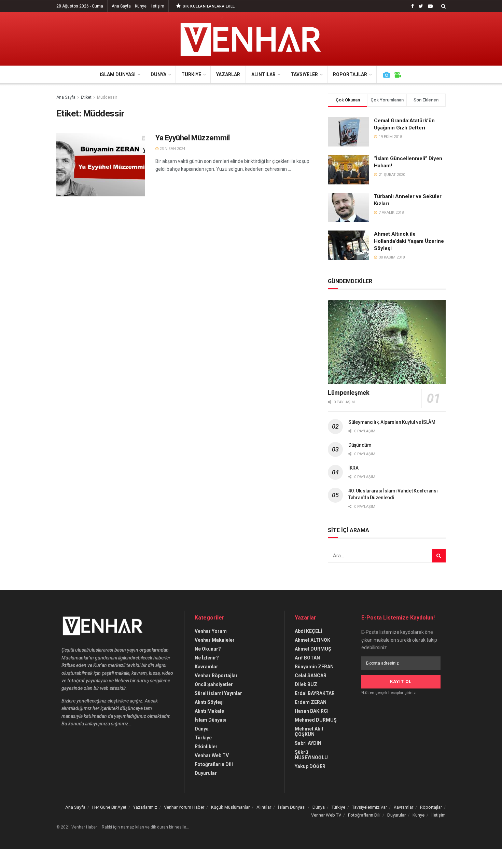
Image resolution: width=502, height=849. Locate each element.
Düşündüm (360, 445)
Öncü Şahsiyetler (214, 684)
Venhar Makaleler (215, 640)
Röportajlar (350, 74)
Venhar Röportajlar (216, 675)
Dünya (158, 74)
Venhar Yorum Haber (184, 807)
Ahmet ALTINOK (312, 640)
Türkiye (191, 74)
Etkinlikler (206, 746)
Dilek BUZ (306, 684)
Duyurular (206, 773)
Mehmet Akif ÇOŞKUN (309, 731)
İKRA (353, 468)
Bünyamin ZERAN (314, 666)
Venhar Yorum (211, 631)
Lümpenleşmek (348, 392)
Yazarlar (228, 74)
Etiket (86, 97)
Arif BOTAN (307, 657)
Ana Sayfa (121, 6)
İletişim (157, 6)
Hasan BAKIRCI (312, 711)
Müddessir (107, 97)
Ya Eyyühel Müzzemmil (192, 138)
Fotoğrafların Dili (214, 764)
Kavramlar (206, 666)
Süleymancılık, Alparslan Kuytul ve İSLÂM (391, 422)
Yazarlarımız (145, 807)
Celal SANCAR (310, 675)
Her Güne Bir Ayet (109, 807)
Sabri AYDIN (308, 743)
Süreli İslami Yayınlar (218, 693)
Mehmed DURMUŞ (316, 720)
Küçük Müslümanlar (230, 807)
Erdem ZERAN (310, 702)
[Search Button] (439, 555)
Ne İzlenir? (207, 657)
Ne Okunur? (208, 649)
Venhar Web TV (212, 755)
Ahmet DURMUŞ (313, 649)
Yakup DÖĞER (310, 766)
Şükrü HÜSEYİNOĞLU (311, 754)
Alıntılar (263, 74)
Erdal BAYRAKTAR (315, 693)
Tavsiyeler (304, 74)
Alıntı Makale (209, 711)
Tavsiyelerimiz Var (369, 807)
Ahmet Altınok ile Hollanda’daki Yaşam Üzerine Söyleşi (409, 241)
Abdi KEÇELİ (308, 631)
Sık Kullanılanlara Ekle (208, 6)
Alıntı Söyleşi (209, 702)
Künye (141, 6)
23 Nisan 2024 (171, 149)
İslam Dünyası (118, 74)
